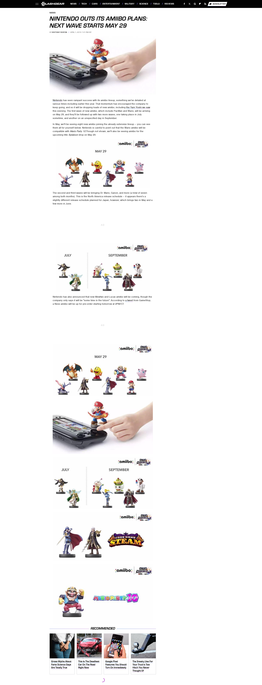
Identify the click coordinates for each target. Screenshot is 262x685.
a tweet (129, 300)
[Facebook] (184, 4)
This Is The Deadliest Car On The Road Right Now (88, 664)
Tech (84, 4)
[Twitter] (189, 4)
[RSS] (205, 4)
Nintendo (57, 100)
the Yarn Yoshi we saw (138, 107)
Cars (94, 4)
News (73, 4)
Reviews (169, 4)
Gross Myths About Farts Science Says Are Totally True (61, 664)
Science (143, 4)
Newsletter (219, 4)
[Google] (195, 4)
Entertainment (111, 4)
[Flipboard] (200, 4)
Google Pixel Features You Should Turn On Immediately (115, 664)
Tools (156, 4)
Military (129, 4)
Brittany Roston (59, 32)
